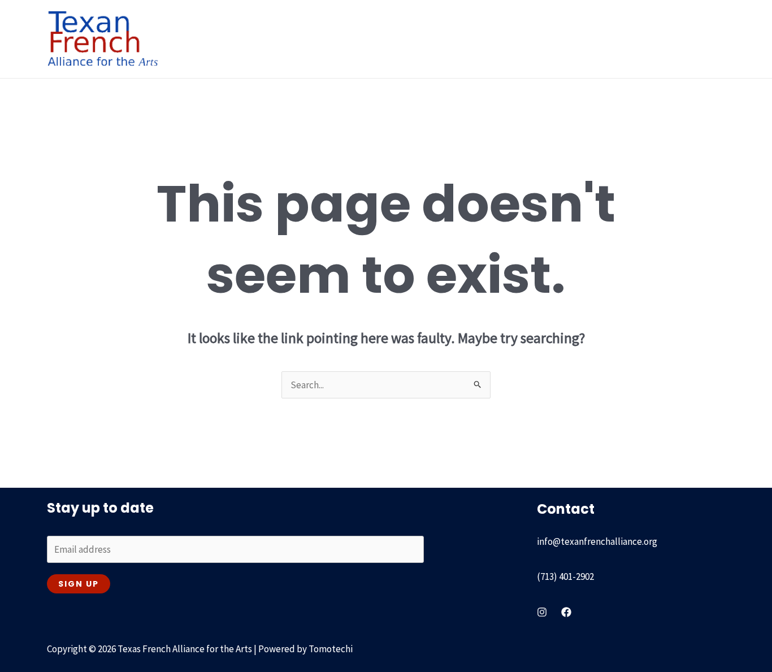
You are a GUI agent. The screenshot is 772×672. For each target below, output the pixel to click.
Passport (514, 39)
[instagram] (542, 612)
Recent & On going (429, 39)
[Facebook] (566, 612)
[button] (288, 39)
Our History (337, 39)
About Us (264, 39)
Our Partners (577, 39)
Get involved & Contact (668, 39)
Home (213, 39)
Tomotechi (331, 649)
